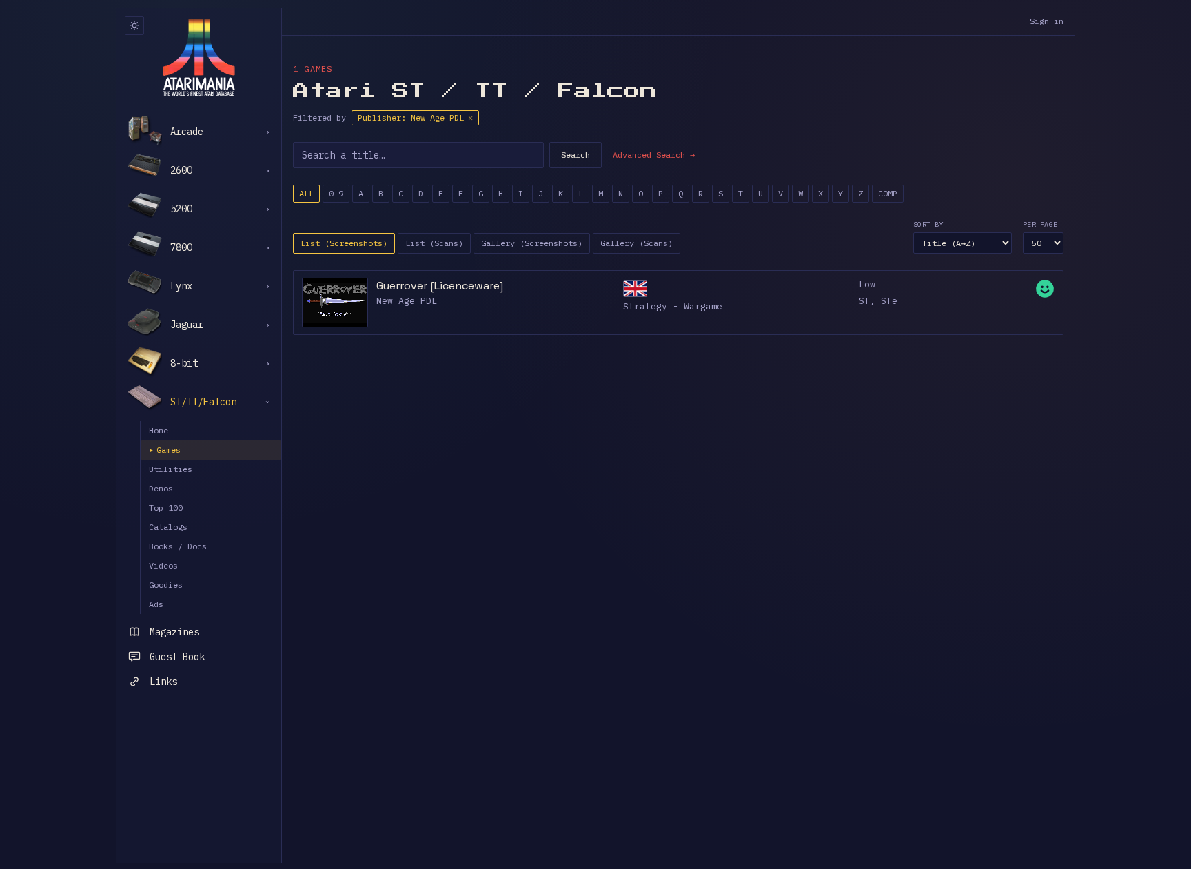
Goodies (166, 585)
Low (867, 284)
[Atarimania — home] (199, 57)
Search (575, 155)
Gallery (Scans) (636, 243)
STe (889, 301)
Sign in (1046, 21)
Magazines (174, 632)
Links (163, 681)
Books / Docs (178, 546)
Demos (161, 488)
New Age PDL (406, 301)
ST (864, 301)
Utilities (170, 469)
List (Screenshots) (344, 243)
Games (165, 449)
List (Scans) (434, 243)
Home (158, 430)
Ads (156, 604)
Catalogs (168, 527)
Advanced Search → (654, 155)
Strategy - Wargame (672, 306)
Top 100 (166, 507)
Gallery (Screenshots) (531, 243)
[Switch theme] (134, 25)
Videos (163, 565)
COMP (887, 193)
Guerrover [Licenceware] (439, 285)
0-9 (336, 193)
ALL (306, 193)
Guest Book (177, 657)
